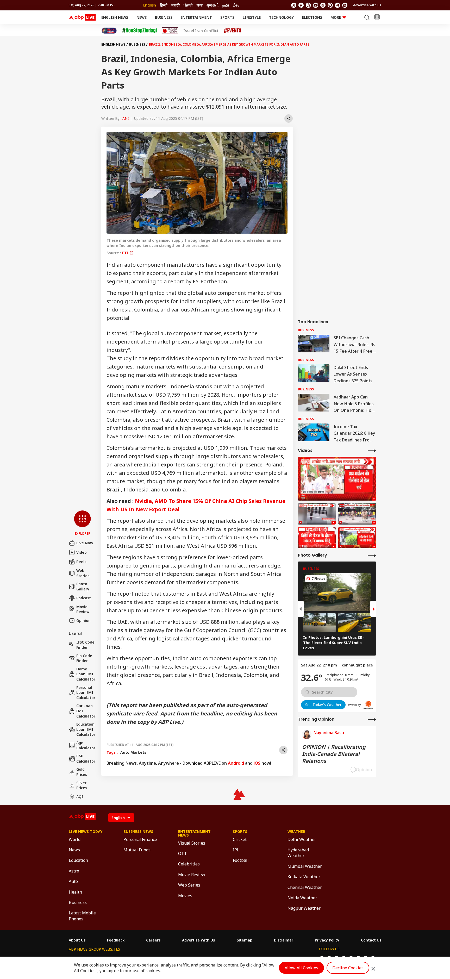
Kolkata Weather (304, 877)
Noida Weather (302, 898)
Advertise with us (367, 5)
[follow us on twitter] (294, 5)
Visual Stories (191, 843)
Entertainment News (194, 833)
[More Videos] (372, 450)
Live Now (84, 542)
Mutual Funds (137, 850)
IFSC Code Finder (85, 645)
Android (236, 763)
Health (75, 892)
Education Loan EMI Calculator (85, 729)
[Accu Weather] (368, 705)
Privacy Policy (327, 940)
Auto (73, 881)
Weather (296, 831)
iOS (257, 763)
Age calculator (85, 745)
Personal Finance (140, 839)
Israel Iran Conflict (200, 31)
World (74, 839)
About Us (77, 940)
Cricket (240, 839)
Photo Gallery (82, 586)
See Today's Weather (323, 704)
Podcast (83, 597)
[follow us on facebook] (301, 5)
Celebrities (189, 864)
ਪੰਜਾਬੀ (188, 5)
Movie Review (83, 609)
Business (163, 17)
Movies (185, 896)
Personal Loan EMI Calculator (85, 692)
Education (78, 860)
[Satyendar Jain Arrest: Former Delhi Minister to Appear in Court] (357, 537)
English (149, 5)
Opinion (83, 620)
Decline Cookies (348, 968)
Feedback (115, 940)
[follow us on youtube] (315, 5)
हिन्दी (163, 5)
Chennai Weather (305, 887)
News (141, 17)
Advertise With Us (198, 940)
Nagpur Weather (304, 908)
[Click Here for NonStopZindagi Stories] (139, 30)
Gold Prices (81, 772)
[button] (82, 523)
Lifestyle (252, 17)
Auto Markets (133, 752)
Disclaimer (283, 940)
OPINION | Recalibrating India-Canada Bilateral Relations (334, 753)
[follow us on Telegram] (337, 5)
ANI (125, 118)
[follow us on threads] (308, 5)
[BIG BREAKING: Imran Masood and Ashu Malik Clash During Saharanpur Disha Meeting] (317, 537)
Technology (281, 17)
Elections (312, 17)
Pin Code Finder (84, 658)
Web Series (189, 885)
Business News (138, 831)
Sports (227, 17)
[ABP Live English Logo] (82, 17)
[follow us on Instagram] (323, 5)
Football (241, 860)
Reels (81, 561)
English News (114, 17)
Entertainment (196, 17)
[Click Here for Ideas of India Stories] (170, 30)
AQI (79, 796)
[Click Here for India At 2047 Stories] (109, 30)
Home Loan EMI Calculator (85, 674)
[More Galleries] (372, 555)
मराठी (175, 5)
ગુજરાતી (212, 5)
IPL (236, 850)
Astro (74, 871)
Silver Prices (81, 785)
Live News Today (85, 831)
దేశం (236, 5)
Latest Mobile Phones (82, 915)
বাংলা (200, 5)
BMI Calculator (85, 758)
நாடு (225, 5)
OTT (182, 853)
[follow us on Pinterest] (330, 5)
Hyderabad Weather (298, 852)
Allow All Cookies (301, 968)
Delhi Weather (302, 839)
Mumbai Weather (305, 866)
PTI (125, 252)
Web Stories (82, 573)
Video (81, 552)
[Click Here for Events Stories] (232, 30)
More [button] (335, 17)
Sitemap (244, 940)
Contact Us (371, 940)
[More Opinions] (372, 719)
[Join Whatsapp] (345, 5)
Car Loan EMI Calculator (85, 710)
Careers (153, 940)
